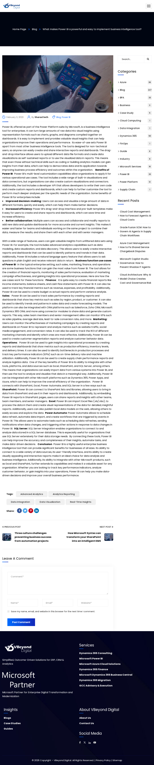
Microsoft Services (135, 166)
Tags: (9, 494)
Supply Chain (135, 189)
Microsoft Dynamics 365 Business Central (105, 675)
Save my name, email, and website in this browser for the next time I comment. (53, 611)
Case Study (135, 112)
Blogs (7, 718)
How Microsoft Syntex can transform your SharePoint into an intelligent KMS (83, 537)
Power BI (66, 117)
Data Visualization (50, 501)
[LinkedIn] (36, 510)
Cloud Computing (135, 120)
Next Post (105, 526)
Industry (135, 158)
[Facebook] (19, 510)
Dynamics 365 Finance (93, 669)
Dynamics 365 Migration (95, 680)
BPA (135, 97)
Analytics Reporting (64, 494)
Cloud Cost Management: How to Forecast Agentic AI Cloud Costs (135, 215)
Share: (10, 511)
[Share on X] (25, 510)
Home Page (19, 29)
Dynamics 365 (135, 135)
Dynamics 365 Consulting (95, 653)
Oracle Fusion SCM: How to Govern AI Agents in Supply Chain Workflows (135, 231)
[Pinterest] (30, 510)
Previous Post (12, 526)
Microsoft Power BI (91, 658)
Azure (135, 82)
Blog (34, 29)
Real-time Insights (80, 501)
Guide (135, 151)
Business (135, 105)
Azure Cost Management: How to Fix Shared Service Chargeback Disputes (135, 247)
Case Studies (12, 723)
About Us (85, 718)
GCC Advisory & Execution (95, 685)
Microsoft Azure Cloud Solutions (99, 664)
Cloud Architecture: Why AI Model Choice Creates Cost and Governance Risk (135, 278)
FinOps (135, 143)
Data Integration (20, 501)
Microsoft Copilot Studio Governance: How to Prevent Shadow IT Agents (135, 263)
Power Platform (135, 181)
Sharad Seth (41, 117)
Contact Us (86, 723)
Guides (8, 728)
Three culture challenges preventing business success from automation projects (33, 537)
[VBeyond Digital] (11, 6)
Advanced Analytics (31, 494)
